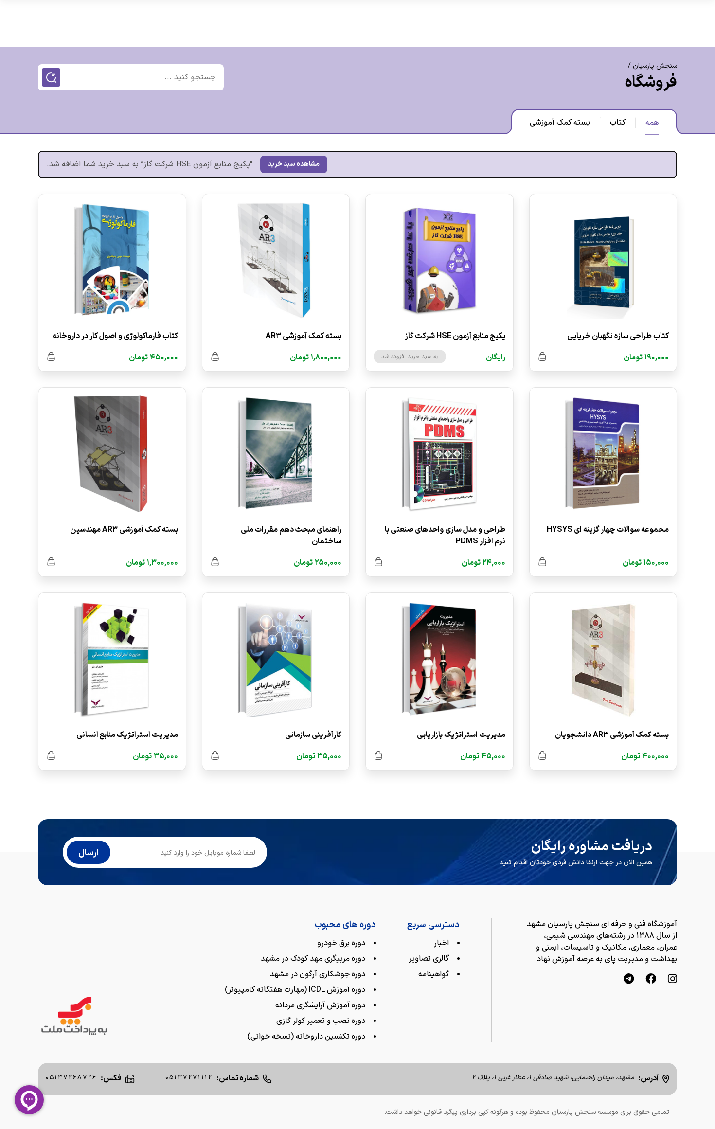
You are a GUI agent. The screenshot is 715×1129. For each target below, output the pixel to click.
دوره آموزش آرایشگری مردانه (320, 1005)
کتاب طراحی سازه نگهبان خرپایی (618, 336)
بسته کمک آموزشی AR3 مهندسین (124, 530)
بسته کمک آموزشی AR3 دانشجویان (612, 735)
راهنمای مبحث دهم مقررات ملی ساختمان (291, 535)
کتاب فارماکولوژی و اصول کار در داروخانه (115, 336)
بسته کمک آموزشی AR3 (303, 336)
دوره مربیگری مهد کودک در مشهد (313, 959)
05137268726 (71, 1078)
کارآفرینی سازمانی (313, 735)
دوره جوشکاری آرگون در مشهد (317, 974)
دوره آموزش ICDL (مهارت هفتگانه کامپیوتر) (295, 990)
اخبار (441, 943)
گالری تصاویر (429, 959)
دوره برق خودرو (341, 943)
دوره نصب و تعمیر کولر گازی (320, 1021)
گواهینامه (433, 974)
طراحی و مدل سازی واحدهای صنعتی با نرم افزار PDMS (445, 535)
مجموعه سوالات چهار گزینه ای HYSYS (608, 530)
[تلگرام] (629, 980)
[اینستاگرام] (672, 980)
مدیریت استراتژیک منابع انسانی (127, 735)
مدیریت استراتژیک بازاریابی (461, 735)
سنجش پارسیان (655, 66)
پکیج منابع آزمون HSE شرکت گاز (455, 336)
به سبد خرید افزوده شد (409, 356)
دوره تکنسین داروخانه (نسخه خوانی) (306, 1036)
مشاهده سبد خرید (294, 164)
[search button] (51, 77)
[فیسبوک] (650, 980)
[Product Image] (603, 262)
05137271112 (189, 1078)
